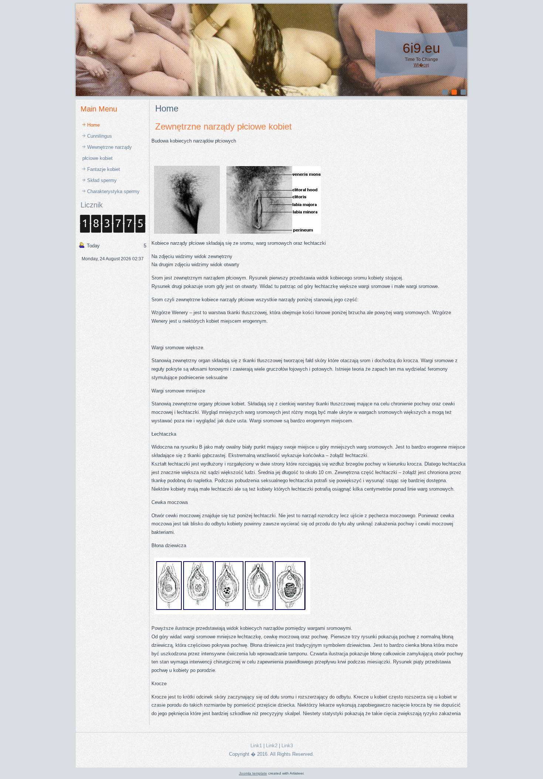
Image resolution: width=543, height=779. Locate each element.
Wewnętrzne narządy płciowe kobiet (107, 152)
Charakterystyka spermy (113, 191)
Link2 (271, 745)
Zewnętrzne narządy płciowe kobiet (223, 126)
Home (93, 125)
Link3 (287, 745)
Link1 (256, 745)
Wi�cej (421, 65)
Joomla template (253, 773)
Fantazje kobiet (103, 169)
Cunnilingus (99, 136)
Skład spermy (102, 180)
